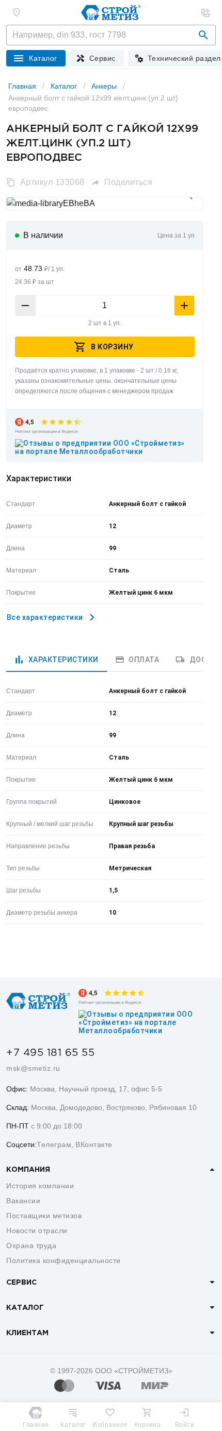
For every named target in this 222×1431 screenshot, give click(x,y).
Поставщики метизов (44, 1215)
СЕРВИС (21, 1283)
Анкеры (104, 86)
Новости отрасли (37, 1230)
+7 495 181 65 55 (50, 1052)
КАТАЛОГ (25, 1308)
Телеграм (54, 1144)
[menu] (97, 58)
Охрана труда (31, 1245)
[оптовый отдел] (205, 12)
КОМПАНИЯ (28, 1170)
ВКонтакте (94, 1144)
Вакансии (23, 1201)
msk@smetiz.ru (33, 1068)
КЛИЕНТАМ (27, 1333)
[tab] (56, 659)
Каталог (64, 86)
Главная (22, 86)
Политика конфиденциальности (63, 1260)
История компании (40, 1186)
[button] (203, 35)
